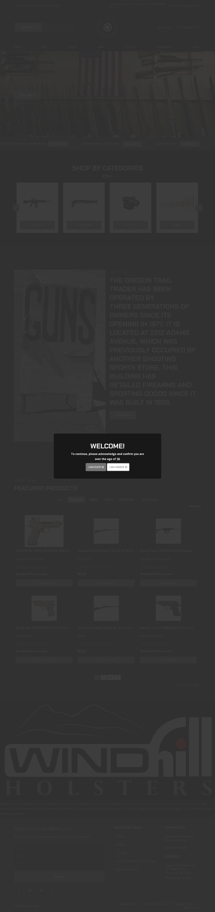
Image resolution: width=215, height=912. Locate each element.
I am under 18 (118, 467)
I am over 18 (96, 467)
